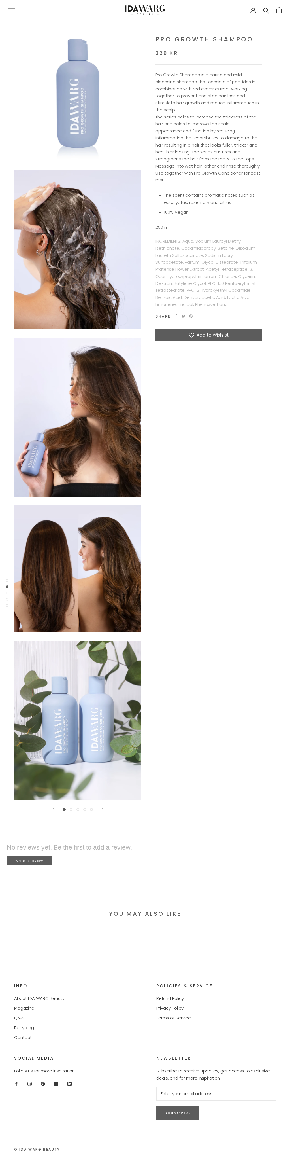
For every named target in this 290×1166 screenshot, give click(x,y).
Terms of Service (173, 1018)
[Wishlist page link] (235, 10)
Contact (23, 1037)
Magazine (24, 1008)
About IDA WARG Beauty (39, 998)
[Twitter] (183, 316)
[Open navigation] (11, 10)
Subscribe (178, 1113)
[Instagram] (29, 1083)
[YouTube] (56, 1083)
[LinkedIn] (69, 1083)
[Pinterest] (191, 316)
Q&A (19, 1018)
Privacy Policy (170, 1008)
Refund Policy (170, 998)
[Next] (102, 809)
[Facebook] (176, 316)
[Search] (266, 10)
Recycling (24, 1027)
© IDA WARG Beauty (37, 1149)
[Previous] (53, 809)
